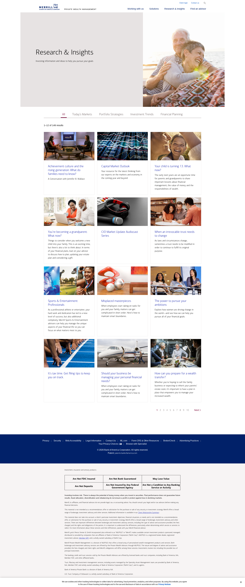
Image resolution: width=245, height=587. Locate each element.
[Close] (241, 582)
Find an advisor (198, 9)
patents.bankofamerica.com (126, 453)
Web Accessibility (73, 441)
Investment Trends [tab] (142, 114)
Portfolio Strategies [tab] (111, 114)
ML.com (123, 441)
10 (187, 410)
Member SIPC (84, 538)
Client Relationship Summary (148, 512)
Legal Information (93, 441)
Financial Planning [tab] (172, 114)
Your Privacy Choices (108, 444)
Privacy (45, 441)
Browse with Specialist (136, 444)
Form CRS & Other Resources (145, 441)
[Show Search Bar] (205, 3)
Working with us (135, 9)
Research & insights (174, 9)
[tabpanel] (122, 269)
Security (57, 441)
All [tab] (63, 114)
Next (196, 410)
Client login (183, 3)
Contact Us (111, 441)
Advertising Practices (189, 441)
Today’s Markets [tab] (82, 114)
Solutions (154, 9)
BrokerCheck (169, 441)
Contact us (195, 3)
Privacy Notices (164, 584)
